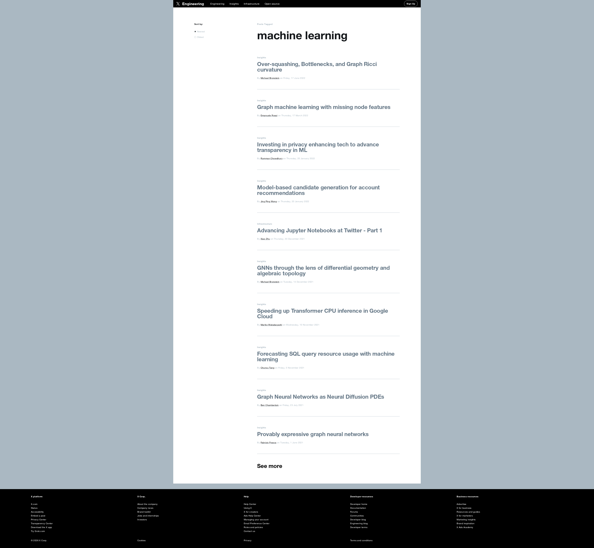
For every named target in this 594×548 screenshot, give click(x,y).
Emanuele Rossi (269, 115)
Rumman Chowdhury (271, 158)
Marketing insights (466, 519)
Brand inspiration (465, 523)
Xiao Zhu (265, 238)
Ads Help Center (252, 515)
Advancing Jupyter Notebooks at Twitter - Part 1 (319, 230)
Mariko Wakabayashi (271, 324)
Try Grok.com (38, 531)
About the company (147, 504)
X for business (464, 508)
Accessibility (37, 511)
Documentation (358, 508)
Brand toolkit (144, 511)
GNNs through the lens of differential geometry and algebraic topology (323, 270)
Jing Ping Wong (269, 201)
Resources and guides (468, 511)
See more (269, 466)
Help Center (250, 504)
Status (34, 508)
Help (246, 496)
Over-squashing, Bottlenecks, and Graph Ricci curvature (317, 66)
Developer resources (361, 496)
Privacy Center (38, 519)
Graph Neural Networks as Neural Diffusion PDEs (320, 396)
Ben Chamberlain (270, 405)
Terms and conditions (361, 540)
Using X (248, 508)
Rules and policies (253, 527)
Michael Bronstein (270, 78)
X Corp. (141, 496)
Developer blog (358, 519)
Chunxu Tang (267, 367)
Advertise (461, 504)
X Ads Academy (465, 527)
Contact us (249, 531)
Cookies (141, 540)
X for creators (251, 511)
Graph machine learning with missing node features (323, 107)
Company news (145, 508)
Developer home (358, 504)
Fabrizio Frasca (268, 442)
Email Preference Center (256, 523)
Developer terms (358, 527)
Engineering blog (359, 523)
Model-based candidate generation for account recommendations (318, 190)
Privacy (248, 540)
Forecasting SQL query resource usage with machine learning (325, 356)
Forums (354, 511)
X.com (34, 504)
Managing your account (256, 519)
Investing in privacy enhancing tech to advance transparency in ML (318, 147)
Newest (201, 31)
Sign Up (411, 3)
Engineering (217, 3)
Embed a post (38, 515)
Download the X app (41, 527)
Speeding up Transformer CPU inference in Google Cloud (322, 313)
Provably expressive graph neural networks (313, 434)
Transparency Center (42, 523)
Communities (357, 515)
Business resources (468, 496)
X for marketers (465, 515)
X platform (37, 496)
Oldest (200, 37)
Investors (142, 519)
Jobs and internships (148, 515)
